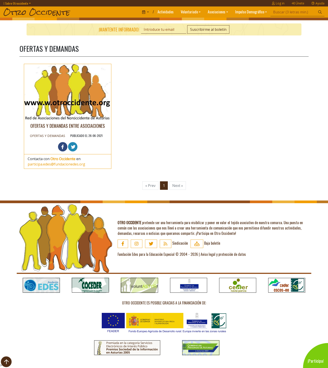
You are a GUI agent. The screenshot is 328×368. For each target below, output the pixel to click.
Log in (279, 3)
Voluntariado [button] (189, 11)
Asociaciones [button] (216, 11)
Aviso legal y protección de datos (223, 254)
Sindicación (179, 243)
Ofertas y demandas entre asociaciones (67, 125)
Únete (299, 3)
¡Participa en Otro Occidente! (216, 233)
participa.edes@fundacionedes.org (56, 164)
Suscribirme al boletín (208, 29)
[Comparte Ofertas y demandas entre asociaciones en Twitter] (72, 146)
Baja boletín (211, 243)
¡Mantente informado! (119, 29)
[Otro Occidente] (71, 12)
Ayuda (319, 3)
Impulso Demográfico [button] (249, 11)
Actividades (166, 11)
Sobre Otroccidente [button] (16, 3)
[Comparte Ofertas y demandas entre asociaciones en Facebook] (62, 146)
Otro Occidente (62, 158)
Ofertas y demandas (47, 136)
